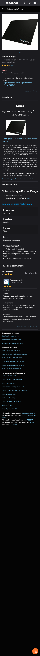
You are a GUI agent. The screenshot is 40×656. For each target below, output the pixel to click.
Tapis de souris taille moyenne (11, 340)
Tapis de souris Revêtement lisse (12, 343)
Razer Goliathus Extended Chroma (13, 361)
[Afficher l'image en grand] (20, 32)
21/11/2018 (14, 425)
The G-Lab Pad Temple (9, 398)
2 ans (28, 198)
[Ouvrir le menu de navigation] (3, 3)
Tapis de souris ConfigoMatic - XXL (13, 387)
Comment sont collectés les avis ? (27, 327)
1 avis (12, 65)
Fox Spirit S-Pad (7, 405)
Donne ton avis (31, 273)
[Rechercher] (25, 3)
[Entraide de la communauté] (35, 651)
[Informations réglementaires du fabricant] (20, 246)
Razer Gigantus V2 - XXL (9, 409)
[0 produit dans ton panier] (30, 3)
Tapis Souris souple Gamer (10, 336)
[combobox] (35, 3)
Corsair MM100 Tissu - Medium (12, 358)
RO (33, 422)
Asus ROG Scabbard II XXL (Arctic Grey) (14, 390)
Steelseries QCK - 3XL (9, 394)
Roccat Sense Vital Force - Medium (13, 365)
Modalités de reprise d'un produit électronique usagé (18, 179)
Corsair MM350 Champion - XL (11, 369)
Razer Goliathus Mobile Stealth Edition (14, 354)
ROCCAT (30, 420)
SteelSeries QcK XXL (8, 383)
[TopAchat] (12, 3)
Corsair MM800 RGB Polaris (11, 350)
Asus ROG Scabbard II (9, 376)
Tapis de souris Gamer (15, 9)
